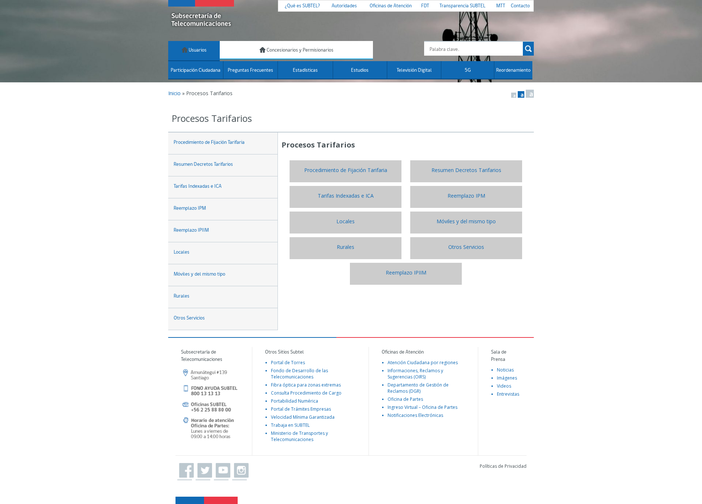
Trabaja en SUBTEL (290, 425)
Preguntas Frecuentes (250, 70)
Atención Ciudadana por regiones (423, 362)
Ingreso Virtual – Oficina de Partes (422, 407)
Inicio (174, 93)
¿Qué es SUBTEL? (302, 6)
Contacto (520, 6)
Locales (181, 252)
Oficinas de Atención (391, 6)
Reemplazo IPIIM (191, 230)
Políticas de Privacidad (503, 466)
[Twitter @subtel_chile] (203, 470)
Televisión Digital (414, 70)
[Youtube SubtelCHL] (221, 470)
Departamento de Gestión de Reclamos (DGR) (418, 388)
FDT (425, 6)
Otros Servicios (189, 318)
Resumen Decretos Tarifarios (203, 164)
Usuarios (197, 50)
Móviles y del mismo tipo (199, 274)
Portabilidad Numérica (294, 401)
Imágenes (507, 378)
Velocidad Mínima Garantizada (303, 417)
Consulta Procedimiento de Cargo (306, 393)
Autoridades (344, 6)
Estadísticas (305, 70)
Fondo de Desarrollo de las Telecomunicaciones (299, 373)
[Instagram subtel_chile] (239, 470)
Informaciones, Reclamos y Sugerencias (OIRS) (415, 373)
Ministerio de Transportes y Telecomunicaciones (299, 436)
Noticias (505, 370)
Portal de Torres (288, 362)
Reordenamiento (513, 70)
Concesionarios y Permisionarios (299, 50)
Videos (504, 386)
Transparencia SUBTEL (462, 6)
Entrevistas (508, 394)
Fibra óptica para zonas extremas (306, 385)
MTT (500, 6)
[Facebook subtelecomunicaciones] (184, 470)
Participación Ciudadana (195, 70)
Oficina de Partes (405, 399)
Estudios (360, 70)
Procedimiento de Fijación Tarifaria (209, 142)
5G (468, 70)
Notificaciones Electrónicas (415, 415)
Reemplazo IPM (190, 208)
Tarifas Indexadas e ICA (198, 186)
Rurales (181, 296)
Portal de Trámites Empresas (301, 409)
